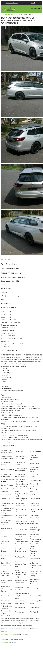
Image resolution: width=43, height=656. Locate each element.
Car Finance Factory (12, 3)
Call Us (33, 3)
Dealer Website (5, 642)
